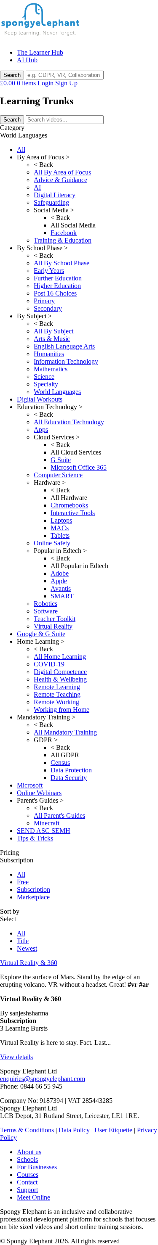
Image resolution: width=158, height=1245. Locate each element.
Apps (41, 429)
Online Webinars (39, 792)
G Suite (61, 459)
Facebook (64, 232)
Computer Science (58, 474)
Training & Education (62, 240)
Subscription (33, 889)
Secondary (48, 308)
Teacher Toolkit (54, 618)
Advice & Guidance (60, 179)
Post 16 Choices (55, 293)
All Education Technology (69, 422)
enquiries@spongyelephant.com (42, 1078)
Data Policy (74, 1130)
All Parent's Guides (59, 815)
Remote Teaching (57, 694)
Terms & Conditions (27, 1130)
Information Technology (66, 361)
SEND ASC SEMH (43, 830)
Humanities (49, 353)
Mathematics (50, 369)
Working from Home (61, 709)
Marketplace (33, 897)
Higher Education (57, 285)
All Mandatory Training (65, 732)
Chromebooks (69, 505)
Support (27, 1189)
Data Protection (71, 770)
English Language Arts (64, 346)
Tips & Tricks (35, 838)
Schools (27, 1159)
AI (37, 187)
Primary (44, 300)
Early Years (49, 270)
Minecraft (46, 823)
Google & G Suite (41, 633)
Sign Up (66, 83)
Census (60, 762)
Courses (27, 1174)
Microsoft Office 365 (79, 467)
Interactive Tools (73, 512)
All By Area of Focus (62, 172)
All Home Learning (60, 656)
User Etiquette (113, 1130)
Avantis (61, 588)
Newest (27, 948)
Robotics (45, 603)
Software (46, 611)
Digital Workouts (39, 399)
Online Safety (52, 543)
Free (23, 882)
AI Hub (27, 59)
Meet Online (33, 1197)
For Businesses (37, 1167)
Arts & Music (52, 338)
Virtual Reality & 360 (28, 962)
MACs (60, 527)
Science (44, 376)
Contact (27, 1182)
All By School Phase (61, 263)
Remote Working (56, 702)
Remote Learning (57, 686)
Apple (59, 580)
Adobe (60, 573)
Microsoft (30, 785)
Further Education (58, 278)
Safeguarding (51, 202)
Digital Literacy (54, 194)
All (21, 149)
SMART (62, 596)
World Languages (57, 391)
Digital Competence (60, 671)
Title (23, 940)
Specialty (46, 384)
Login (45, 83)
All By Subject (53, 331)
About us (29, 1151)
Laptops (61, 520)
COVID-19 (49, 664)
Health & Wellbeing (60, 679)
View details (16, 1056)
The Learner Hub (40, 52)
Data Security (69, 777)
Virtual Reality (53, 626)
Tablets (60, 535)
